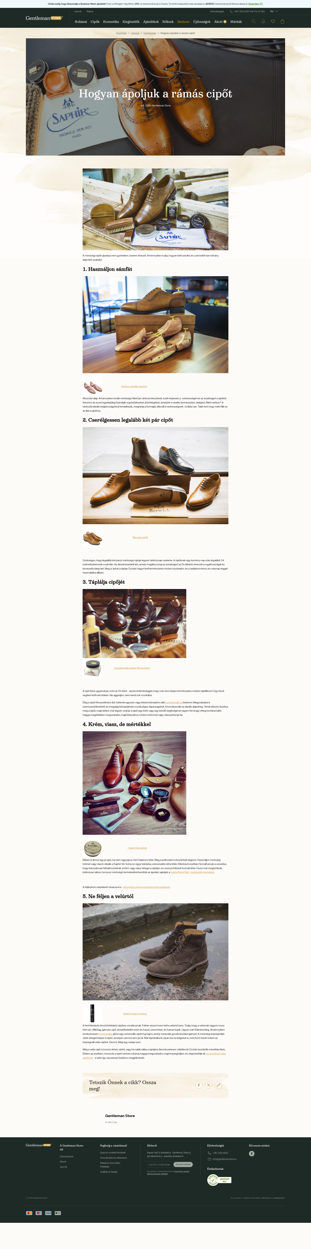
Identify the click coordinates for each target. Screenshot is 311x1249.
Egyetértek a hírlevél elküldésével (168, 1172)
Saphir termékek (138, 847)
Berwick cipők (140, 537)
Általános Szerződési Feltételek (110, 1165)
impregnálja (105, 1033)
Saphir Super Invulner (135, 1013)
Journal (77, 11)
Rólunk (90, 11)
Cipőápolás (150, 33)
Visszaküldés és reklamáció (113, 1158)
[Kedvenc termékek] (273, 21)
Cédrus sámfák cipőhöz (134, 386)
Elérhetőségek (217, 11)
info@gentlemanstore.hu (225, 1159)
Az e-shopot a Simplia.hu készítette (245, 1198)
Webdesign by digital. (273, 1198)
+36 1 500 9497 (220, 1153)
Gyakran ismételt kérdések (113, 1152)
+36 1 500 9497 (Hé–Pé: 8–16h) (249, 11)
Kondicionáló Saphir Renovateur (132, 667)
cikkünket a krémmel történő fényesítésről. (146, 887)
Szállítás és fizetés (108, 1172)
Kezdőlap (121, 33)
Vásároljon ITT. (255, 3)
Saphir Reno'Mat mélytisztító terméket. (192, 872)
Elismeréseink (67, 1156)
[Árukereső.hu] (219, 1179)
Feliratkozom (183, 1164)
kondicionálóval (174, 702)
